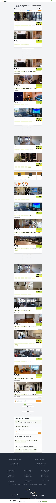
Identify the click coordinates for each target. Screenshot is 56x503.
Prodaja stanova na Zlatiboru (11, 480)
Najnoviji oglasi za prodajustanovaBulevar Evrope (21, 426)
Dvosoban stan (18, 449)
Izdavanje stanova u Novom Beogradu (41, 463)
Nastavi (45, 501)
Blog (9, 484)
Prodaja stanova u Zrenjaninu (11, 475)
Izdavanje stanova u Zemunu (41, 462)
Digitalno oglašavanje (21, 484)
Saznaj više (40, 501)
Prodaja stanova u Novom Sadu (11, 470)
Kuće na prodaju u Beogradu (45, 476)
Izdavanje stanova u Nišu (28, 471)
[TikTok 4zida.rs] (33, 498)
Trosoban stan (34, 449)
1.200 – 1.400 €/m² (22, 440)
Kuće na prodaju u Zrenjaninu (45, 475)
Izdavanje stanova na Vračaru (41, 464)
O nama (13, 484)
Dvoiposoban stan (26, 449)
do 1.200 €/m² (17, 440)
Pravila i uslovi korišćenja (33, 484)
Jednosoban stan (24, 447)
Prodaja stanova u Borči (15, 462)
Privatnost (45, 484)
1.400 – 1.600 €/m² (29, 440)
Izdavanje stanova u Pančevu (28, 477)
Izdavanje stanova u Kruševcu (28, 476)
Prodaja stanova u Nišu (11, 471)
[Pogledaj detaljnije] (28, 16)
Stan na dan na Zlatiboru (28, 481)
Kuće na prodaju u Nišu (45, 471)
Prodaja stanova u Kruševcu (11, 477)
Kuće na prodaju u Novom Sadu (45, 470)
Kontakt (16, 484)
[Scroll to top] (28, 456)
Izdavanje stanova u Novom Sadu (28, 470)
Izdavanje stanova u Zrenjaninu (28, 475)
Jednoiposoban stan (33, 447)
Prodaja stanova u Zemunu (15, 463)
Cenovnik (27, 484)
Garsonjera (17, 447)
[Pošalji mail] (35, 498)
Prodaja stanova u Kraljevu (10, 481)
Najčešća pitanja (40, 484)
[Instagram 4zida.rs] (32, 498)
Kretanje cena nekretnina (45, 477)
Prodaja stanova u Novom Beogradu (15, 464)
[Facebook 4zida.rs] (30, 498)
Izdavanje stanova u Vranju (28, 480)
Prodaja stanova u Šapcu (11, 476)
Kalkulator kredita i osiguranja (45, 480)
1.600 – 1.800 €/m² (35, 440)
